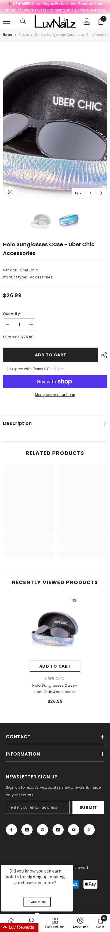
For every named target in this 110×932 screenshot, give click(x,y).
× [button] (70, 861)
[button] (90, 193)
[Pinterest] (42, 829)
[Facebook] (11, 829)
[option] (55, 122)
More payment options (55, 394)
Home (7, 35)
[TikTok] (58, 829)
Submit (88, 807)
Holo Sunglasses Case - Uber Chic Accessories (54, 688)
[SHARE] (102, 355)
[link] (28, 545)
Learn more (37, 902)
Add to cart (51, 355)
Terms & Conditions (48, 369)
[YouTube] (73, 829)
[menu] (6, 21)
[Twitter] (89, 829)
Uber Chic (29, 270)
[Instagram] (27, 829)
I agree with (21, 368)
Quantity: (12, 313)
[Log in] (87, 21)
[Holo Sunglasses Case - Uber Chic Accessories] (55, 628)
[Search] (23, 21)
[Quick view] (74, 600)
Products (26, 35)
